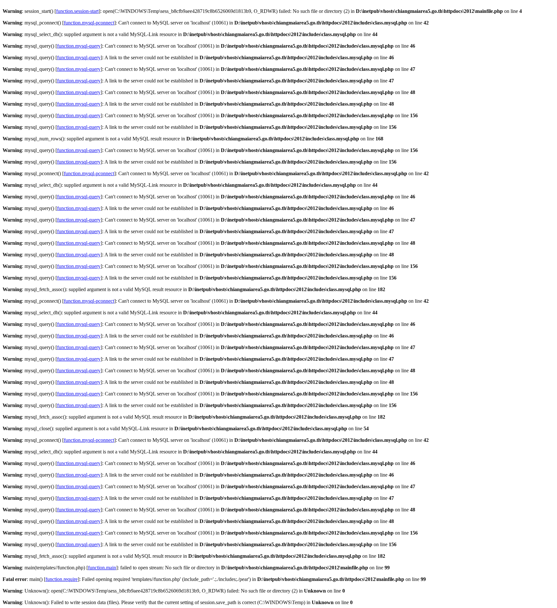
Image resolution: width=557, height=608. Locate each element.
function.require (61, 579)
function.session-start (77, 11)
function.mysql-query (79, 46)
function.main (102, 567)
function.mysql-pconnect (89, 22)
